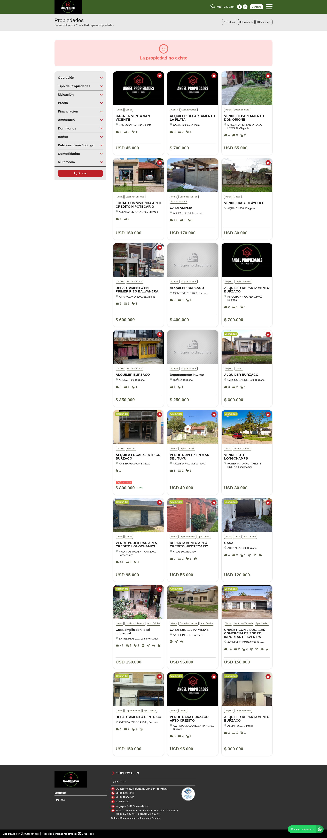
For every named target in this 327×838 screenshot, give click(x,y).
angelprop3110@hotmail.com (132, 806)
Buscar (82, 173)
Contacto (256, 6)
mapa (268, 22)
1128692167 (122, 801)
